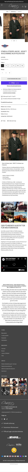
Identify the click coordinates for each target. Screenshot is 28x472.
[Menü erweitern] (1, 5)
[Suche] (22, 6)
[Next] (16, 40)
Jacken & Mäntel (5, 353)
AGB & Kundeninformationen (8, 368)
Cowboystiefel (4, 335)
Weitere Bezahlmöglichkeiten (14, 85)
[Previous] (12, 40)
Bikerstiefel (4, 333)
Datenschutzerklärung (6, 366)
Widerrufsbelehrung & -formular (9, 364)
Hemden (3, 348)
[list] (14, 27)
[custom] (2, 419)
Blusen (3, 351)
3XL (22, 65)
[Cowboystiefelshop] (14, 6)
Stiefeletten (4, 340)
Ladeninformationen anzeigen (9, 92)
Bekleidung (13, 11)
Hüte (2, 355)
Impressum (3, 371)
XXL (18, 65)
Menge (2, 69)
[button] (25, 6)
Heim (7, 11)
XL (13, 65)
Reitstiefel (3, 338)
